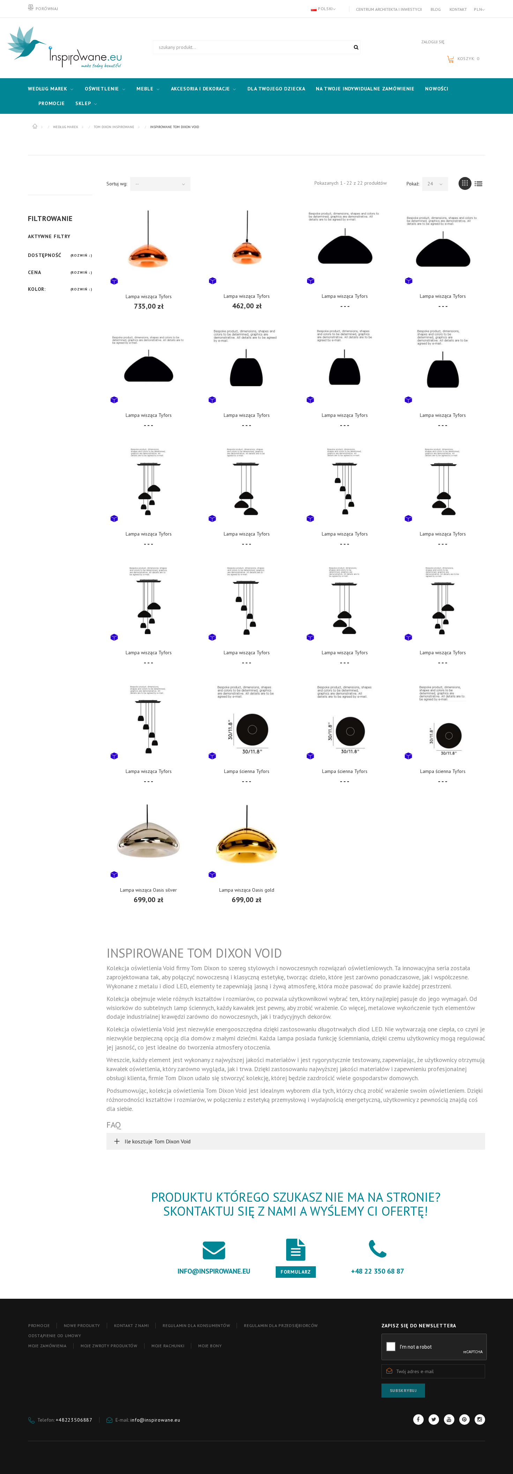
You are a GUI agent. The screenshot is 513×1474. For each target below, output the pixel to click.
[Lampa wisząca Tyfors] (148, 247)
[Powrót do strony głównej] (35, 126)
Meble (144, 89)
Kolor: (37, 289)
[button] (295, 1141)
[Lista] (478, 183)
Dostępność (44, 255)
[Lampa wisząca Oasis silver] (148, 840)
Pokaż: (413, 183)
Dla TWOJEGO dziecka (276, 89)
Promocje (51, 103)
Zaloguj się (432, 41)
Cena (34, 272)
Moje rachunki (167, 1345)
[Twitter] (434, 1419)
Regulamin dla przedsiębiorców (281, 1325)
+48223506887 (74, 1420)
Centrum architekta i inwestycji (389, 9)
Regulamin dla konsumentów (196, 1325)
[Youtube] (449, 1419)
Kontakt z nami (131, 1325)
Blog (436, 9)
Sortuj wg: (116, 183)
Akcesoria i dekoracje (200, 89)
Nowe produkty (82, 1325)
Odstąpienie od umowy (54, 1335)
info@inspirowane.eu (155, 1420)
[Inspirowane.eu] (63, 47)
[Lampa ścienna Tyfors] (247, 722)
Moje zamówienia (47, 1345)
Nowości (436, 89)
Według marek (47, 89)
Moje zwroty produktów (109, 1345)
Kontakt (458, 9)
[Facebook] (418, 1419)
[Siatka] (465, 183)
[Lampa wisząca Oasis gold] (247, 840)
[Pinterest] (464, 1419)
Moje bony (210, 1345)
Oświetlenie (102, 89)
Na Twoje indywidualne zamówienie (365, 89)
